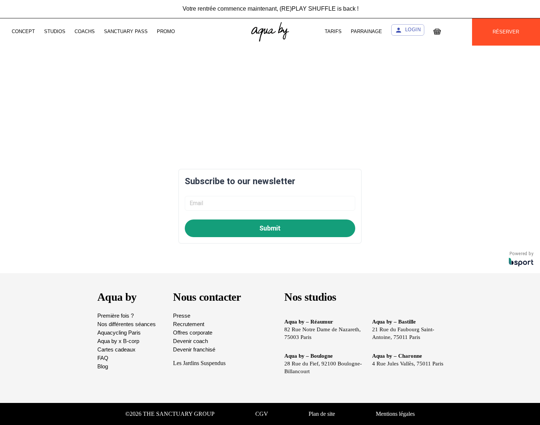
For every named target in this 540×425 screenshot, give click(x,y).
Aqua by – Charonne (397, 356)
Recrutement (188, 324)
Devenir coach (190, 341)
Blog (102, 366)
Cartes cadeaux (116, 349)
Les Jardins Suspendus (199, 363)
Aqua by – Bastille (394, 322)
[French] (456, 32)
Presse (181, 315)
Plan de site (322, 414)
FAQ (102, 358)
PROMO (166, 31)
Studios (54, 31)
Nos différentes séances (126, 324)
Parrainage (366, 31)
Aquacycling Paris (119, 332)
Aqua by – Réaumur (308, 322)
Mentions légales (395, 414)
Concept (23, 31)
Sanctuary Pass (126, 31)
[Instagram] (496, 414)
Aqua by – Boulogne (308, 356)
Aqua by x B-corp (118, 341)
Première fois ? (115, 315)
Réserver (506, 32)
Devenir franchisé (194, 349)
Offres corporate (192, 332)
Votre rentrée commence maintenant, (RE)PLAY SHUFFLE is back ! (271, 7)
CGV (261, 414)
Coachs (85, 31)
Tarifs (333, 31)
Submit (270, 228)
